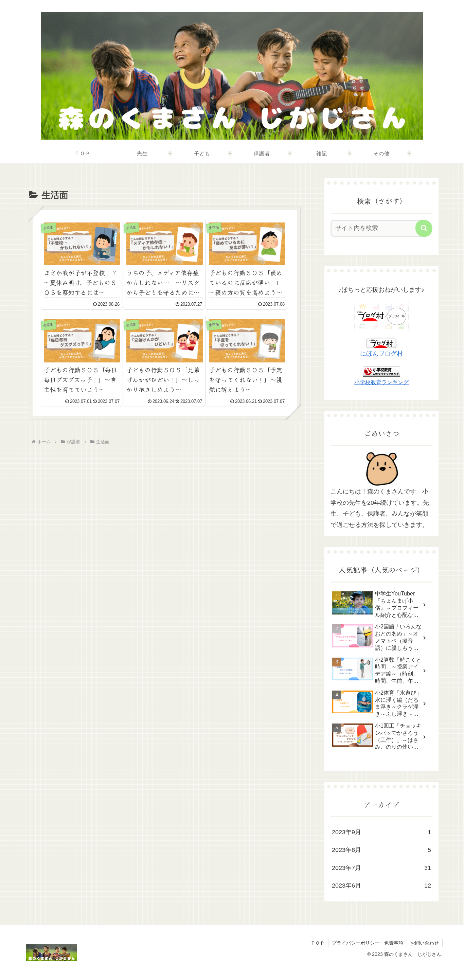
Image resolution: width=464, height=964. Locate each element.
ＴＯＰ (317, 943)
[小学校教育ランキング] (381, 371)
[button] (423, 228)
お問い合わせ (424, 943)
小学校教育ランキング (381, 382)
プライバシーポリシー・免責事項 (367, 943)
